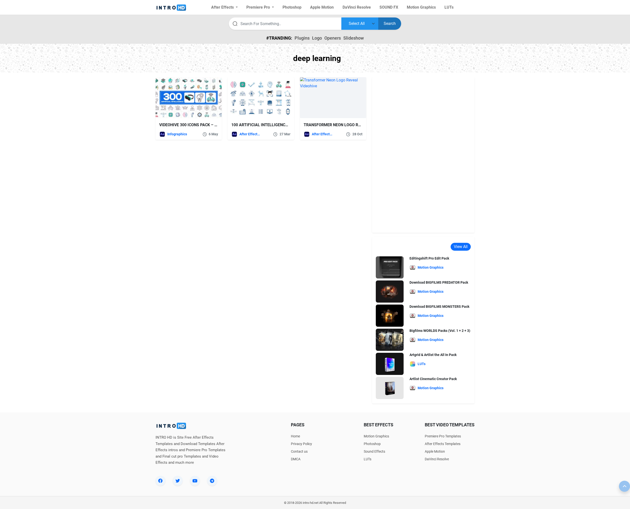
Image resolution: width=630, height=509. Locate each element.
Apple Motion (435, 451)
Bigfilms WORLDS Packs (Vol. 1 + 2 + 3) (440, 331)
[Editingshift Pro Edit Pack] (390, 267)
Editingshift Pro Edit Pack (429, 258)
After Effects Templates (250, 134)
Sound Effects (374, 451)
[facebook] (160, 481)
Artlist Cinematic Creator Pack (433, 379)
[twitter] (178, 481)
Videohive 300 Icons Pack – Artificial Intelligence (211, 125)
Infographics (177, 134)
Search (390, 23)
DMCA (295, 459)
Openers (332, 38)
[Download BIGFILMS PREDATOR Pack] (390, 291)
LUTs (367, 459)
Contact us (299, 451)
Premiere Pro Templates (443, 436)
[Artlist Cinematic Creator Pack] (390, 388)
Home (295, 436)
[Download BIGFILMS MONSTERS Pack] (390, 315)
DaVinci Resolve (437, 459)
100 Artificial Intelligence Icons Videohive (276, 125)
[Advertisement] (423, 155)
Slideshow (353, 38)
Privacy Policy (301, 444)
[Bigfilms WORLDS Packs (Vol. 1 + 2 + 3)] (390, 339)
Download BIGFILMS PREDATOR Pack (439, 282)
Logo (317, 38)
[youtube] (195, 481)
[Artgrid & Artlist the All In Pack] (390, 363)
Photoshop (372, 444)
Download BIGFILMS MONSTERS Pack (439, 306)
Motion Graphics (376, 436)
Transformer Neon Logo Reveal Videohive (347, 125)
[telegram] (212, 481)
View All (461, 246)
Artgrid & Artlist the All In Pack (433, 355)
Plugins (302, 38)
